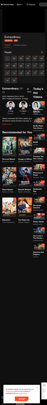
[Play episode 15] (21, 73)
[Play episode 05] (35, 58)
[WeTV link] (7, 4)
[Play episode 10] (28, 66)
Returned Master (8, 159)
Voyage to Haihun (25, 159)
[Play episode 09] (21, 66)
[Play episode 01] (7, 58)
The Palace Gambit (25, 220)
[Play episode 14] (14, 73)
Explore (32, 4)
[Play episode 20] (14, 80)
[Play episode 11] (35, 66)
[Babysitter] (9, 207)
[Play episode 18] (41, 73)
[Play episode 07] (7, 66)
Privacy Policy (10, 391)
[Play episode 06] (41, 58)
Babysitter (6, 220)
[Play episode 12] (41, 66)
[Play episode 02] (14, 58)
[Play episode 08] (14, 66)
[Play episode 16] (28, 73)
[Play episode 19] (7, 80)
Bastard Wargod (24, 189)
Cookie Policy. (23, 393)
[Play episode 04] (28, 58)
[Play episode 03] (21, 58)
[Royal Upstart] (9, 177)
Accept (22, 398)
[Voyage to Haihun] (25, 146)
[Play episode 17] (35, 73)
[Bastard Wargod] (25, 177)
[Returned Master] (9, 146)
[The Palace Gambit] (25, 207)
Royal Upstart (7, 189)
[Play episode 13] (7, 73)
